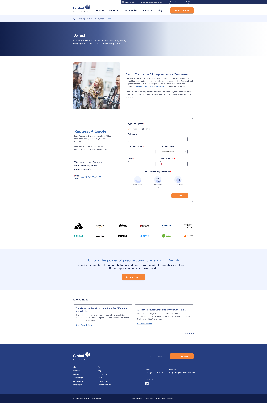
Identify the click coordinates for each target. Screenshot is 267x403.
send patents (161, 86)
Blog (99, 370)
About (75, 367)
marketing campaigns (144, 86)
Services (76, 370)
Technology (78, 378)
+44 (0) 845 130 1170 (91, 177)
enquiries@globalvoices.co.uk (183, 372)
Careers (101, 367)
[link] (122, 235)
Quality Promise (104, 385)
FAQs (100, 378)
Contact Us (102, 374)
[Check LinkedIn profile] (147, 383)
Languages (77, 385)
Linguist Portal (103, 381)
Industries (77, 374)
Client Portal (78, 381)
